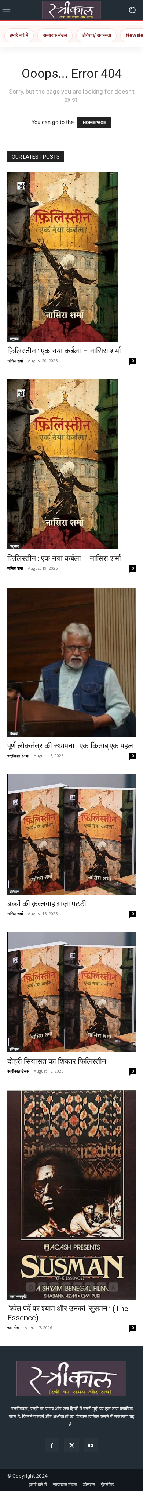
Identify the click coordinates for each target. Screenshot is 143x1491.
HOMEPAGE (94, 122)
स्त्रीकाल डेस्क (18, 755)
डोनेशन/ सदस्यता (96, 35)
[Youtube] (91, 1445)
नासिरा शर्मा (15, 360)
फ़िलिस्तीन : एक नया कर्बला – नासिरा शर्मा (64, 350)
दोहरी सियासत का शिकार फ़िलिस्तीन (56, 1061)
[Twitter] (71, 1445)
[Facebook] (52, 1445)
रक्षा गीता (13, 1327)
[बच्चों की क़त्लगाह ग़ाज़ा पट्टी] (71, 834)
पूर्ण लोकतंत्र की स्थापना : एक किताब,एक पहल (70, 745)
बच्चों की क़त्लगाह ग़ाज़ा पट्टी (46, 903)
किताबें (14, 733)
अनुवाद (14, 338)
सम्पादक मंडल (55, 35)
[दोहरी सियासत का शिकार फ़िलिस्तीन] (71, 992)
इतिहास (14, 891)
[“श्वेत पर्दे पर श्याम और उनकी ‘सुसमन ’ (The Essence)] (71, 1195)
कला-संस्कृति (18, 1296)
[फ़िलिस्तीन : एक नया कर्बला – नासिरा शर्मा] (71, 257)
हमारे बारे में (19, 35)
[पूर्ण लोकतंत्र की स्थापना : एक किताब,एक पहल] (71, 662)
